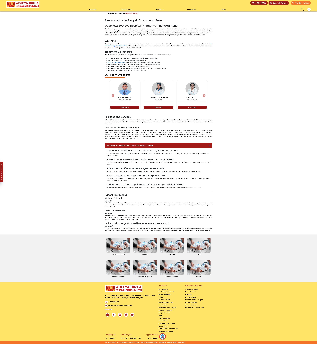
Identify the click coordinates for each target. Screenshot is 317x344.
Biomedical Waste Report (167, 308)
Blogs (224, 9)
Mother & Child (190, 297)
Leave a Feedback (164, 294)
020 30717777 (125, 338)
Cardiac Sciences (191, 289)
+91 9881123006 (113, 302)
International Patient (165, 302)
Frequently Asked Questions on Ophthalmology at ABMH (130, 145)
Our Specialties (302, 3)
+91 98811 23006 (259, 3)
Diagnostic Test (164, 313)
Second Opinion (280, 3)
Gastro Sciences (191, 302)
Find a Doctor (163, 289)
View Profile (125, 107)
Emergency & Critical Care (194, 308)
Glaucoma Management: (116, 62)
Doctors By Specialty (165, 310)
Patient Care (126, 9)
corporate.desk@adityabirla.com (120, 305)
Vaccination (162, 321)
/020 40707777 (135, 338)
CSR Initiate (162, 305)
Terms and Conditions (166, 331)
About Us (92, 9)
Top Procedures (164, 318)
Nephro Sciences (191, 305)
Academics (191, 9)
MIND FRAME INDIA (179, 342)
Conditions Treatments (166, 323)
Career (160, 297)
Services (159, 9)
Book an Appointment (166, 292)
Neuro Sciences (190, 292)
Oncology (188, 294)
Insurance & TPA (164, 300)
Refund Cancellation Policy (167, 329)
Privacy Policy (163, 326)
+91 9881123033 (110, 338)
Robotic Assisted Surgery (194, 300)
